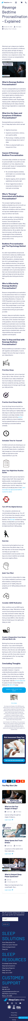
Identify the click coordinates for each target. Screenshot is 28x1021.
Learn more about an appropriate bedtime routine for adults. (13, 490)
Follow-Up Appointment (8, 947)
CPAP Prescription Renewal (9, 945)
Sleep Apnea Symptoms (8, 966)
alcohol (20, 417)
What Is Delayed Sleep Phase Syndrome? (13, 875)
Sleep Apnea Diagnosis (8, 968)
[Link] (26, 2)
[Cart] (21, 2)
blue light (12, 519)
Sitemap (14, 1019)
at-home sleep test (20, 680)
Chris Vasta (18, 26)
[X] (16, 1003)
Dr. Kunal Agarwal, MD (11, 882)
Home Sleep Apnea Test (8, 942)
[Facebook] (8, 1003)
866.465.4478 (11, 685)
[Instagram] (12, 1003)
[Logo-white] (14, 999)
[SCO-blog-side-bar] (14, 749)
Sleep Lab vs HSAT (7, 972)
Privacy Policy (14, 1012)
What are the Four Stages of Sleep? (11, 807)
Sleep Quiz (5, 949)
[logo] (6, 2)
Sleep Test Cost (6, 970)
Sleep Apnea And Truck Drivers (14, 841)
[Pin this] (18, 781)
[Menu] (16, 2)
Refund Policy (14, 1015)
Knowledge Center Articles (9, 963)
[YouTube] (20, 1003)
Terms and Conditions (14, 1017)
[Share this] (4, 781)
